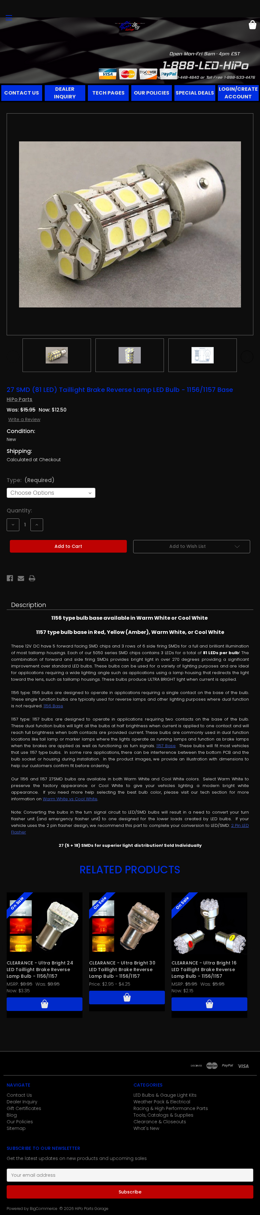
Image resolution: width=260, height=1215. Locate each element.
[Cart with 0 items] (252, 26)
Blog (12, 1115)
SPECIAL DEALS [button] (195, 92)
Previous (13, 356)
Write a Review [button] (24, 419)
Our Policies (20, 1122)
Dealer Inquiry (22, 1102)
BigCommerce (43, 1208)
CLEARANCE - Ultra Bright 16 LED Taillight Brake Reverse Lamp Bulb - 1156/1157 (204, 969)
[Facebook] (10, 578)
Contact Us (19, 1095)
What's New (146, 1128)
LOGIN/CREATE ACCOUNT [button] (238, 92)
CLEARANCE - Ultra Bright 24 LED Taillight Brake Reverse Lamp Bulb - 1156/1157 (40, 969)
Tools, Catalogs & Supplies (163, 1115)
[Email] (21, 578)
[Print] (32, 578)
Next (247, 356)
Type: (31, 480)
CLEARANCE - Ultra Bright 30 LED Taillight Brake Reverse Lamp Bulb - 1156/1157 (122, 969)
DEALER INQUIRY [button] (65, 92)
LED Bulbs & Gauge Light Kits (165, 1095)
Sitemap (16, 1128)
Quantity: (19, 510)
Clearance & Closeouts (159, 1122)
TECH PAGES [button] (108, 92)
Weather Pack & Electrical (161, 1102)
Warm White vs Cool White (70, 799)
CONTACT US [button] (21, 92)
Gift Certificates (24, 1108)
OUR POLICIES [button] (151, 92)
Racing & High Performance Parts (170, 1108)
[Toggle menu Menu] (8, 17)
